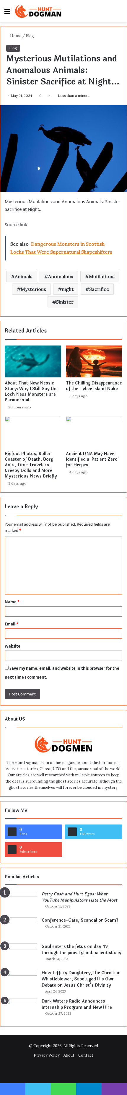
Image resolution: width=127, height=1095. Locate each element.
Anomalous (60, 276)
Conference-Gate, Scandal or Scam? (80, 920)
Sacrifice (99, 289)
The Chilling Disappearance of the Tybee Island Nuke (94, 386)
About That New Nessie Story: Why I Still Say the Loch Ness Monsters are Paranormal (31, 391)
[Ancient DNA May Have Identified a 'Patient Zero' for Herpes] (94, 432)
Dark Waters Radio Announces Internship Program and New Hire (77, 1004)
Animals (23, 276)
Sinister (65, 302)
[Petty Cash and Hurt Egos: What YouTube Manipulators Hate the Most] (21, 902)
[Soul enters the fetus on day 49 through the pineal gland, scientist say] (21, 955)
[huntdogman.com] (38, 11)
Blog (30, 35)
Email (11, 624)
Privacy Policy (47, 1055)
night (68, 289)
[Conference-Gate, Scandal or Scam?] (21, 928)
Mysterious (33, 289)
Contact (85, 1055)
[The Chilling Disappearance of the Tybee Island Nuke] (94, 361)
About (69, 1055)
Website (12, 646)
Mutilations (102, 276)
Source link (16, 224)
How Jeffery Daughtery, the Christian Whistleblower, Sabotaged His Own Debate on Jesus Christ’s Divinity (81, 979)
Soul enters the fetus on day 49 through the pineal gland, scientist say (81, 950)
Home (15, 35)
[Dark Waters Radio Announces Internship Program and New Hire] (21, 1009)
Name (12, 601)
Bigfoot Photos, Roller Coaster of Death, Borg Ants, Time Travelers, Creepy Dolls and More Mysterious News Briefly (31, 465)
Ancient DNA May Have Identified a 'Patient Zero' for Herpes (92, 459)
